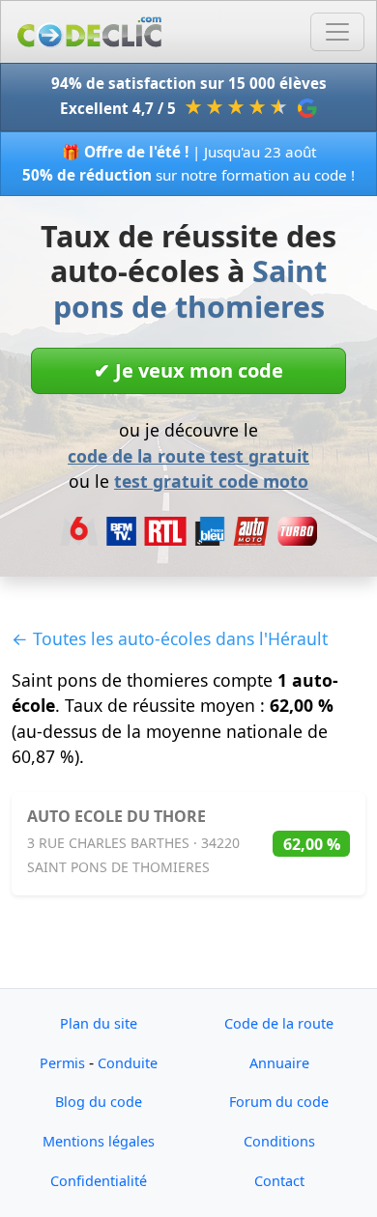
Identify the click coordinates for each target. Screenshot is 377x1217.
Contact (279, 1181)
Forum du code (279, 1101)
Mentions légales (99, 1141)
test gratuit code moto (211, 481)
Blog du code (98, 1101)
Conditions (279, 1141)
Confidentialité (98, 1181)
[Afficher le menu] (337, 32)
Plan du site (98, 1023)
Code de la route (279, 1023)
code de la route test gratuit (188, 455)
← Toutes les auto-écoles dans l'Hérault (170, 638)
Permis (62, 1063)
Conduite (128, 1063)
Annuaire (279, 1063)
